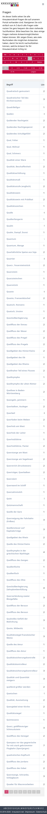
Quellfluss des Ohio (16, 580)
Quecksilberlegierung (17, 318)
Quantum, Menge (15, 245)
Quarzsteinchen (14, 278)
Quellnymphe (13, 377)
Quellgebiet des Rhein (17, 537)
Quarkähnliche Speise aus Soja (22, 252)
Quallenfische (13, 566)
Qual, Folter (12, 140)
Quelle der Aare (14, 511)
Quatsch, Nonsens (15, 304)
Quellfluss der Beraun (17, 605)
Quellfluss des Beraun (17, 612)
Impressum (30, 812)
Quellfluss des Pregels (17, 344)
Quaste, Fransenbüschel (18, 298)
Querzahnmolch (14, 492)
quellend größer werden (18, 687)
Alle (5, 55)
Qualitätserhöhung (16, 173)
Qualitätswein (13, 193)
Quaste (10, 291)
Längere (33, 72)
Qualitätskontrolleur (17, 664)
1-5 (12, 68)
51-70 (12, 72)
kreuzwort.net (18, 812)
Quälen (10, 114)
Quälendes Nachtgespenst (20, 127)
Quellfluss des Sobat (16, 768)
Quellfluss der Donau (17, 324)
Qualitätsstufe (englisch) (19, 186)
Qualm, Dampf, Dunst (17, 232)
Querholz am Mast (16, 426)
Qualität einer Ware (16, 160)
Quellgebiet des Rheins (18, 364)
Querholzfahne (14, 439)
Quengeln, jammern (16, 400)
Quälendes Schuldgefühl (18, 133)
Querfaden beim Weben (18, 419)
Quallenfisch (13, 573)
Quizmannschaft (15, 505)
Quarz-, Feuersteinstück (18, 265)
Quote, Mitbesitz (15, 628)
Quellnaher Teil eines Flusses (21, 370)
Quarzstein (12, 272)
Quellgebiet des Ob (16, 357)
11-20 (25, 68)
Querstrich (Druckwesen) (19, 465)
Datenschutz (41, 812)
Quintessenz (13, 719)
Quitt (9, 498)
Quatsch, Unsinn (15, 311)
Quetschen (12, 693)
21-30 (33, 68)
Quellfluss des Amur (16, 651)
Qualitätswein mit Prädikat (20, 199)
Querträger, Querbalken (18, 472)
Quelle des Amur (15, 644)
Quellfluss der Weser (17, 331)
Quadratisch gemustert (18, 91)
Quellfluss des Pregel (17, 337)
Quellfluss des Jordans (17, 761)
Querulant (12, 479)
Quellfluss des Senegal (18, 736)
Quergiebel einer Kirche (18, 706)
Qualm (10, 225)
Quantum (11, 239)
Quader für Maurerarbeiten (20, 784)
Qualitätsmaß (13, 179)
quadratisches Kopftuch (18, 755)
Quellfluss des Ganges (17, 560)
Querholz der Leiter (16, 432)
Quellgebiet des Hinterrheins (21, 351)
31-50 (40, 68)
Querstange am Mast (17, 452)
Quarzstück (12, 285)
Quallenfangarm (15, 219)
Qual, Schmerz (14, 153)
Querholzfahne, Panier (18, 446)
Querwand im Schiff (16, 485)
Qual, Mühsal (13, 146)
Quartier (11, 258)
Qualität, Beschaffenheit (19, 166)
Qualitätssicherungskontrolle (21, 657)
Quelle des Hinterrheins (18, 544)
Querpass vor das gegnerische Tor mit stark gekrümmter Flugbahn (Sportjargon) (21, 745)
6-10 (18, 68)
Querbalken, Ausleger (17, 406)
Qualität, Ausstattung (17, 700)
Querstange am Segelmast (20, 459)
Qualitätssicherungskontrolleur (22, 670)
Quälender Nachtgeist (17, 120)
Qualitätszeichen (15, 206)
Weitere (39, 62)
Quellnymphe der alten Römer (21, 383)
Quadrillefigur (13, 107)
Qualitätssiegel (14, 713)
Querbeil (11, 413)
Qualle (10, 212)
